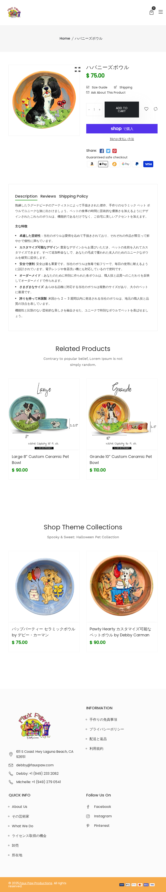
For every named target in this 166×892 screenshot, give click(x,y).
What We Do (22, 826)
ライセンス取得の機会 (29, 835)
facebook (102, 806)
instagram (103, 816)
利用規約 (96, 748)
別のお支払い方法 (122, 139)
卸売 (15, 845)
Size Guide (99, 87)
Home (65, 38)
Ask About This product (108, 92)
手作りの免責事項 (103, 719)
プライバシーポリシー (106, 729)
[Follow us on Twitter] (108, 151)
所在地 (17, 855)
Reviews (48, 196)
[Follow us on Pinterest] (114, 151)
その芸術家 (20, 816)
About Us (19, 806)
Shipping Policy (73, 196)
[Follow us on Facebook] (101, 151)
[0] (151, 13)
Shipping (125, 87)
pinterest (102, 825)
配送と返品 (98, 738)
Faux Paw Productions (36, 883)
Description (26, 196)
